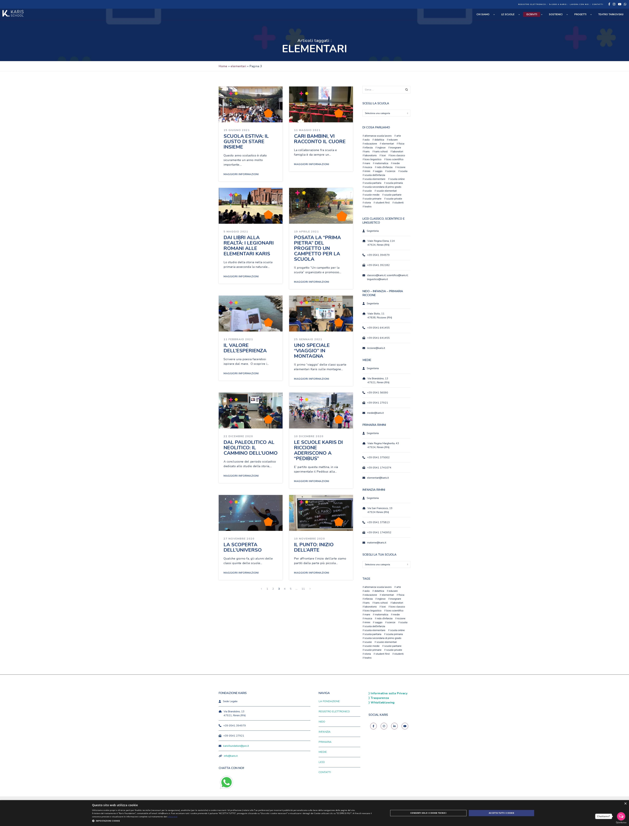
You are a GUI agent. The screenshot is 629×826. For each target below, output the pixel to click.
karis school (381, 151)
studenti (399, 202)
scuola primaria (394, 183)
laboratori (397, 151)
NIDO (322, 721)
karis (367, 151)
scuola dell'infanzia (374, 175)
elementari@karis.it (378, 478)
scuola (403, 171)
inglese (381, 147)
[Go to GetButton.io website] (621, 823)
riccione (401, 167)
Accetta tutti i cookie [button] (501, 813)
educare (393, 140)
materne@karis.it (376, 542)
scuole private (394, 198)
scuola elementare (374, 179)
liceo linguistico (372, 159)
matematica (381, 163)
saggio (378, 171)
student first (383, 202)
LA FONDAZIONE (329, 701)
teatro (368, 206)
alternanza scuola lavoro (378, 136)
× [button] (625, 803)
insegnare (395, 147)
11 (303, 589)
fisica (401, 143)
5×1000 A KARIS (558, 4)
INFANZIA (325, 732)
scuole (368, 191)
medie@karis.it (375, 413)
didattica (379, 140)
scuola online (397, 179)
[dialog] (314, 813)
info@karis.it (231, 756)
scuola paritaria (372, 183)
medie (396, 163)
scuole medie (372, 195)
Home (223, 66)
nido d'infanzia (384, 167)
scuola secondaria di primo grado (382, 187)
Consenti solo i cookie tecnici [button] (428, 813)
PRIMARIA (325, 742)
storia (367, 202)
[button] (236, 821)
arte (398, 136)
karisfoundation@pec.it (236, 746)
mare (367, 163)
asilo (367, 140)
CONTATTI (597, 4)
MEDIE (323, 752)
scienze (391, 171)
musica (368, 167)
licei (383, 155)
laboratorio (370, 155)
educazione (370, 143)
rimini (367, 171)
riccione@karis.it (376, 348)
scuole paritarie (392, 195)
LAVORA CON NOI (579, 4)
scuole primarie (372, 198)
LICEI (322, 762)
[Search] (406, 90)
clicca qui (172, 816)
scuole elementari (387, 191)
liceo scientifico (394, 159)
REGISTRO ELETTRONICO (532, 4)
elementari (238, 66)
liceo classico (397, 155)
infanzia (368, 147)
